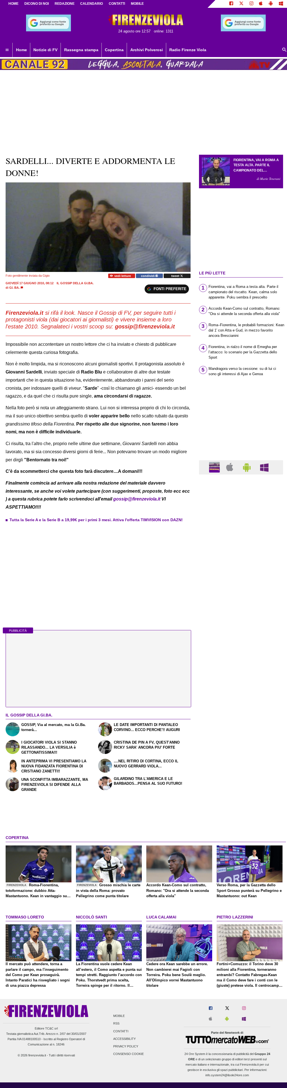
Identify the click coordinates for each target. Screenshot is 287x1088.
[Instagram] (251, 4)
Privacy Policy (125, 1046)
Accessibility (124, 1038)
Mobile (119, 1016)
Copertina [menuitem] (114, 50)
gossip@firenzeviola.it (136, 499)
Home (13, 3)
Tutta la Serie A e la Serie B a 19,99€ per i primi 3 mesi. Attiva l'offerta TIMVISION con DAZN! (96, 520)
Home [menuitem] (21, 50)
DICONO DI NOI (36, 3)
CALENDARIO (91, 3)
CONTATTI (117, 3)
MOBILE (137, 3)
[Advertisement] (241, 696)
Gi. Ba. (14, 287)
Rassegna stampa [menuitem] (81, 50)
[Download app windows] (281, 4)
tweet (175, 276)
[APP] (215, 467)
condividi (148, 276)
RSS (116, 1023)
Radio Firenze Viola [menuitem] (187, 50)
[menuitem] (7, 50)
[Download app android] (271, 4)
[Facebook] (231, 4)
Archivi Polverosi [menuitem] (146, 50)
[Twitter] (241, 4)
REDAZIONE (65, 3)
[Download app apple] (261, 4)
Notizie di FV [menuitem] (45, 50)
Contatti (120, 1031)
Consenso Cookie (128, 1054)
